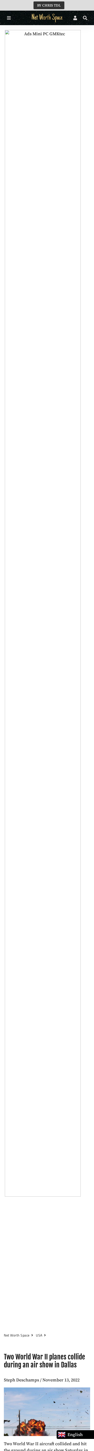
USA (39, 1335)
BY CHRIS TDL (49, 5)
